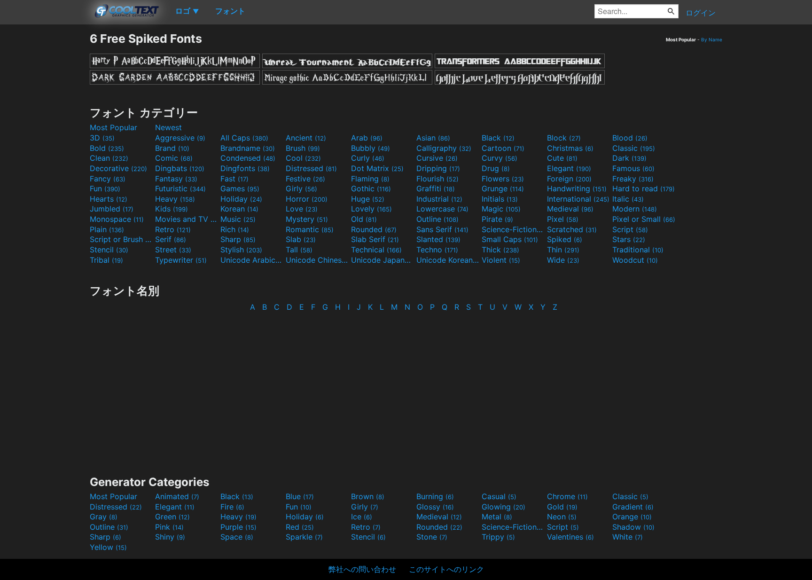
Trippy (498, 536)
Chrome (567, 496)
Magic (501, 208)
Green (172, 516)
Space (236, 536)
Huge (367, 199)
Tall (299, 249)
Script (630, 229)
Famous (633, 168)
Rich (234, 229)
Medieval (570, 208)
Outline (437, 219)
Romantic (310, 229)
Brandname (247, 148)
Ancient (306, 137)
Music (238, 219)
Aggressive (180, 137)
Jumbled (111, 208)
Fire (232, 506)
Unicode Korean (447, 260)
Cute (562, 158)
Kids (171, 208)
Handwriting (577, 188)
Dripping (438, 168)
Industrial (439, 199)
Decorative (118, 168)
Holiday (241, 199)
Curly (367, 158)
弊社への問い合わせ (362, 569)
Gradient (633, 506)
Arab (367, 137)
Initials (500, 199)
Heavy (175, 199)
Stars (628, 239)
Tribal (106, 260)
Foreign (569, 178)
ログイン (701, 12)
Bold (107, 148)
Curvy (499, 158)
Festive (305, 178)
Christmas (570, 148)
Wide (563, 260)
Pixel (562, 219)
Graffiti (435, 188)
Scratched (572, 229)
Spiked (564, 239)
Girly (301, 188)
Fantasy (176, 178)
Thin (563, 249)
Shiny (170, 536)
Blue (300, 496)
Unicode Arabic (251, 260)
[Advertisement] (44, 172)
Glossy (435, 506)
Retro (173, 229)
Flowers (503, 178)
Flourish (437, 178)
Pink (169, 527)
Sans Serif (442, 229)
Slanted (438, 239)
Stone (431, 536)
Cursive (437, 158)
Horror (307, 199)
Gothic (371, 188)
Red (300, 527)
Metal (497, 516)
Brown (367, 496)
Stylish (241, 249)
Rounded (374, 229)
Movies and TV (186, 219)
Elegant (569, 168)
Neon (562, 516)
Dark (629, 158)
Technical (376, 249)
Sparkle (304, 536)
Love (302, 208)
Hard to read (643, 188)
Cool (303, 158)
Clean (109, 158)
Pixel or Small (643, 219)
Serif (170, 239)
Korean (239, 208)
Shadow (633, 527)
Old (364, 219)
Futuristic (180, 188)
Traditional (638, 249)
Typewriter (181, 260)
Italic (628, 199)
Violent (501, 260)
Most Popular (113, 127)
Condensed (247, 158)
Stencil (109, 249)
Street (173, 249)
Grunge (503, 188)
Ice (361, 516)
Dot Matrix (377, 168)
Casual (499, 496)
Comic (174, 158)
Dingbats (179, 168)
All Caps (244, 137)
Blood (630, 137)
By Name (711, 39)
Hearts (108, 199)
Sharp (238, 239)
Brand (172, 148)
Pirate (497, 219)
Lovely (371, 208)
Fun (105, 188)
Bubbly (370, 148)
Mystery (307, 219)
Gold (562, 506)
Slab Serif (375, 239)
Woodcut (635, 260)
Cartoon (503, 148)
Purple (238, 527)
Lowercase (442, 208)
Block (564, 137)
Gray (103, 516)
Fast (234, 178)
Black (498, 137)
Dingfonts (245, 168)
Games (239, 188)
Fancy (107, 178)
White (627, 536)
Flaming (370, 178)
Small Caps (510, 239)
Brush (303, 148)
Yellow (108, 547)
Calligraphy (443, 148)
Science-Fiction (513, 229)
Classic (633, 148)
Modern (634, 208)
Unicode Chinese (317, 260)
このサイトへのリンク (446, 569)
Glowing (503, 506)
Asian (433, 137)
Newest (168, 127)
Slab (301, 239)
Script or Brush (121, 239)
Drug (496, 168)
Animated (177, 496)
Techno (437, 249)
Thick (500, 249)
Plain (107, 229)
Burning (435, 496)
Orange (632, 516)
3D (102, 137)
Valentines (570, 536)
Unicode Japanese (382, 260)
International (578, 199)
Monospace (117, 219)
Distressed (311, 168)
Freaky (633, 178)
